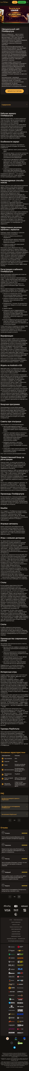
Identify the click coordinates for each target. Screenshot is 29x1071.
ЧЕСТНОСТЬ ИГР (21, 938)
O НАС (10, 919)
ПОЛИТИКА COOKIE (16, 931)
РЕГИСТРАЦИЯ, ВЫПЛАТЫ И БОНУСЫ (16, 941)
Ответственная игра (18, 919)
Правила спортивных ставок (16, 927)
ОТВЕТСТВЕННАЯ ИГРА (16, 929)
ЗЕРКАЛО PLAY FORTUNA (15, 91)
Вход (15, 2)
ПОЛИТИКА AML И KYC (11, 938)
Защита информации (15, 922)
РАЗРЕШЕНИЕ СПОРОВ (16, 936)
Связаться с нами (16, 924)
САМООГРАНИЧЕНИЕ (16, 934)
